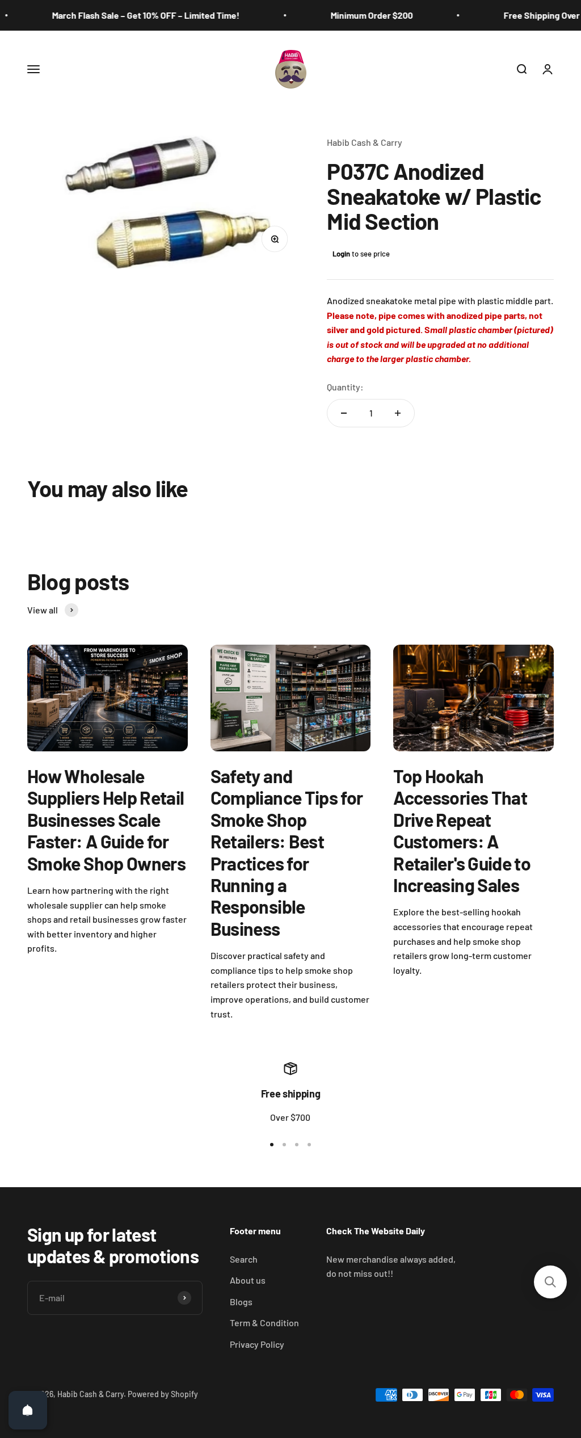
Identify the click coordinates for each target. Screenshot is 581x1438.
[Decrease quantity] (343, 413)
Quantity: (345, 386)
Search (244, 1259)
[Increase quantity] (397, 413)
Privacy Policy (257, 1344)
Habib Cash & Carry (364, 142)
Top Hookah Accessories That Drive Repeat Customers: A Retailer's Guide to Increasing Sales (462, 830)
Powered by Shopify (163, 1394)
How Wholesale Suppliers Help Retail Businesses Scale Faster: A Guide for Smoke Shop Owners (106, 819)
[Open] (28, 1410)
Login (341, 253)
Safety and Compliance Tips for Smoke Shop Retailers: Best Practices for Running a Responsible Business (286, 852)
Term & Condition (264, 1322)
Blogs (241, 1301)
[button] (550, 1281)
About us (248, 1280)
